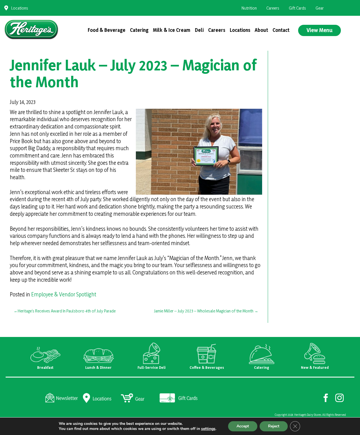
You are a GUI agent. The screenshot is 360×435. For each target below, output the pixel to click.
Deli (199, 30)
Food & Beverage (106, 30)
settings (208, 428)
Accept (243, 426)
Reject (273, 426)
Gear (320, 8)
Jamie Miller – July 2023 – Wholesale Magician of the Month (203, 311)
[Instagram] (339, 397)
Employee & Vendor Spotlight (63, 294)
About (261, 30)
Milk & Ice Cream (171, 30)
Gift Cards (297, 8)
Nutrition (249, 8)
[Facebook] (326, 397)
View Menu (319, 30)
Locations (19, 8)
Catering (139, 30)
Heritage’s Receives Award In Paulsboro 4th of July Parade (67, 311)
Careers (272, 8)
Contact (281, 30)
